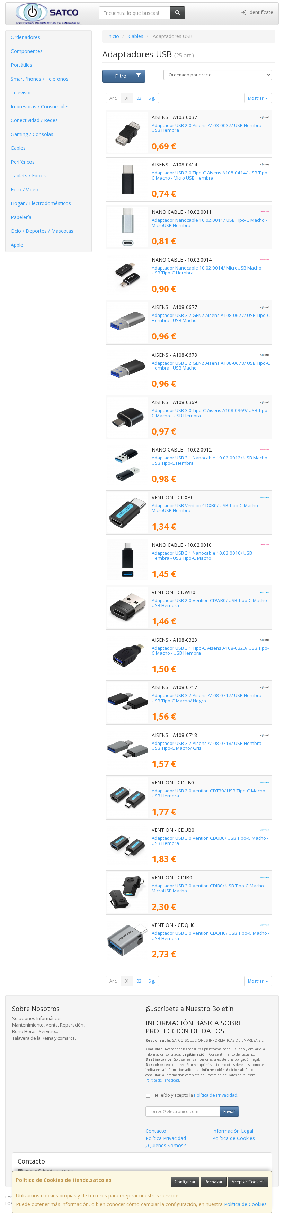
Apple (17, 244)
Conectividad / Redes (34, 120)
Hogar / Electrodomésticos (41, 203)
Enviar (229, 1111)
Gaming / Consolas (32, 134)
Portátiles (21, 65)
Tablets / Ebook (28, 175)
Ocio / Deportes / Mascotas (42, 231)
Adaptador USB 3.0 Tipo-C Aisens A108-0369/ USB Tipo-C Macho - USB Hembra (210, 413)
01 (126, 98)
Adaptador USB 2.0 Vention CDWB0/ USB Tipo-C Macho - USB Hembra (210, 603)
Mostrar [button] (256, 98)
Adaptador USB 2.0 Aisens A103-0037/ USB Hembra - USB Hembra (208, 128)
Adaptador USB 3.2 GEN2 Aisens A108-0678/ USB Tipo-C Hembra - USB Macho (211, 365)
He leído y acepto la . (195, 1095)
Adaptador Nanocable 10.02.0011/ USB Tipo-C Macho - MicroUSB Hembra (209, 222)
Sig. (152, 98)
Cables (18, 148)
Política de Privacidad (162, 1080)
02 (138, 98)
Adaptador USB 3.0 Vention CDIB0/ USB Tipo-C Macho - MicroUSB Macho (209, 888)
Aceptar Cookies (248, 1182)
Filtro (120, 76)
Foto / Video (24, 189)
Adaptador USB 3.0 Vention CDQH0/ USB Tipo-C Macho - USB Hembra (210, 935)
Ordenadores (25, 37)
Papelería (21, 217)
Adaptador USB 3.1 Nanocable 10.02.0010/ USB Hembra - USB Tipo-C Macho (202, 555)
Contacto (155, 1131)
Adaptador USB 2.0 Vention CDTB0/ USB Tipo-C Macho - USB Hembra (210, 793)
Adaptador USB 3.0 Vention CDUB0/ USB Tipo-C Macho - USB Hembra (210, 840)
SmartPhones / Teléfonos (40, 78)
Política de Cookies (245, 1204)
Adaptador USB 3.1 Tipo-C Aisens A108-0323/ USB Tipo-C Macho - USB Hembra (210, 650)
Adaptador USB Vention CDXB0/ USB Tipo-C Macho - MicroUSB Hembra (206, 508)
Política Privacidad (165, 1138)
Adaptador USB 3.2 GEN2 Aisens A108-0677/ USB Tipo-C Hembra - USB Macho (211, 317)
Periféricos (23, 161)
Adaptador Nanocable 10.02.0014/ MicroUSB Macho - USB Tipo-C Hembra (208, 270)
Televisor (21, 92)
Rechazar (214, 1182)
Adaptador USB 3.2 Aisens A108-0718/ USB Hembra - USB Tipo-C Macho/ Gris (208, 745)
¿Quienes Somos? (165, 1145)
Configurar (185, 1182)
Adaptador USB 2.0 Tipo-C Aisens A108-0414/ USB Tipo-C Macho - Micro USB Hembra (210, 175)
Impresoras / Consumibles (40, 106)
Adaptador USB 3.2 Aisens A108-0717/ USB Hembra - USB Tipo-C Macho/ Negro (208, 698)
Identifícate (260, 12)
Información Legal (232, 1131)
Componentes (27, 51)
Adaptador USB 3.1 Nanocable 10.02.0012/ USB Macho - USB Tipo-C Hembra (211, 460)
